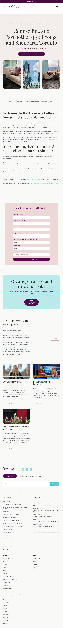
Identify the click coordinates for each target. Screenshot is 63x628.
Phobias (5, 611)
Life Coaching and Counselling (11, 514)
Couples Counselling (8, 547)
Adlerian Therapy (7, 529)
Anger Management (8, 597)
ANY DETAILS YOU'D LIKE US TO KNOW (24, 252)
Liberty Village (36, 514)
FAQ (34, 567)
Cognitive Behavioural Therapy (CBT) (12, 523)
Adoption (5, 585)
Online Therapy (7, 511)
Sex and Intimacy (7, 573)
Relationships (6, 582)
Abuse (4, 570)
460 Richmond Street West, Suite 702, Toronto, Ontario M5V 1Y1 (46, 511)
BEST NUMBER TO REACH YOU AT (23, 220)
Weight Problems (7, 602)
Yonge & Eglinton (37, 502)
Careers (35, 564)
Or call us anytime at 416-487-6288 (31, 476)
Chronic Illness (7, 561)
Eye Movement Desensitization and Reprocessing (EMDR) (15, 508)
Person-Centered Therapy (9, 544)
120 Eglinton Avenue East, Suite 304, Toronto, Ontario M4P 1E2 (45, 504)
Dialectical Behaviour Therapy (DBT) (12, 504)
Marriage (5, 620)
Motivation (5, 591)
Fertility (5, 605)
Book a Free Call (31, 1)
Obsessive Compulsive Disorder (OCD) (12, 594)
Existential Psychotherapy (9, 517)
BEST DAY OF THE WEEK (20, 233)
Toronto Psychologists (8, 532)
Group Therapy (7, 501)
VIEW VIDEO (9, 403)
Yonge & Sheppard (37, 524)
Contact (35, 570)
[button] (57, 6)
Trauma (5, 608)
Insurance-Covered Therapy (10, 541)
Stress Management (8, 617)
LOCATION (17, 245)
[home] (11, 6)
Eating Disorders (7, 576)
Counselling (6, 549)
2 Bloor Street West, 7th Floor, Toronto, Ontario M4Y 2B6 (46, 521)
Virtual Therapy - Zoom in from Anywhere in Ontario (45, 531)
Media (34, 561)
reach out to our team (33, 179)
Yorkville (35, 519)
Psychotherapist (7, 535)
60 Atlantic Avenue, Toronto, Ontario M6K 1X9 (43, 516)
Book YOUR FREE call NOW (31, 54)
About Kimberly (36, 558)
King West (35, 508)
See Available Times (31, 302)
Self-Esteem (6, 614)
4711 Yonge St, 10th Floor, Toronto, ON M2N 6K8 (43, 526)
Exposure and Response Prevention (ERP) (13, 526)
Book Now (10, 476)
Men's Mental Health (8, 558)
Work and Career (7, 588)
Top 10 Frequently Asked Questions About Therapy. (45, 183)
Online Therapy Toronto (38, 529)
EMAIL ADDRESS (18, 227)
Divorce (5, 564)
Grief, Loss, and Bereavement (10, 579)
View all (55, 339)
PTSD (4, 567)
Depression (6, 600)
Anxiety (5, 623)
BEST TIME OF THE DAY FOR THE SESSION (25, 239)
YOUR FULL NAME (18, 214)
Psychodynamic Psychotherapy (11, 520)
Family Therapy (7, 538)
